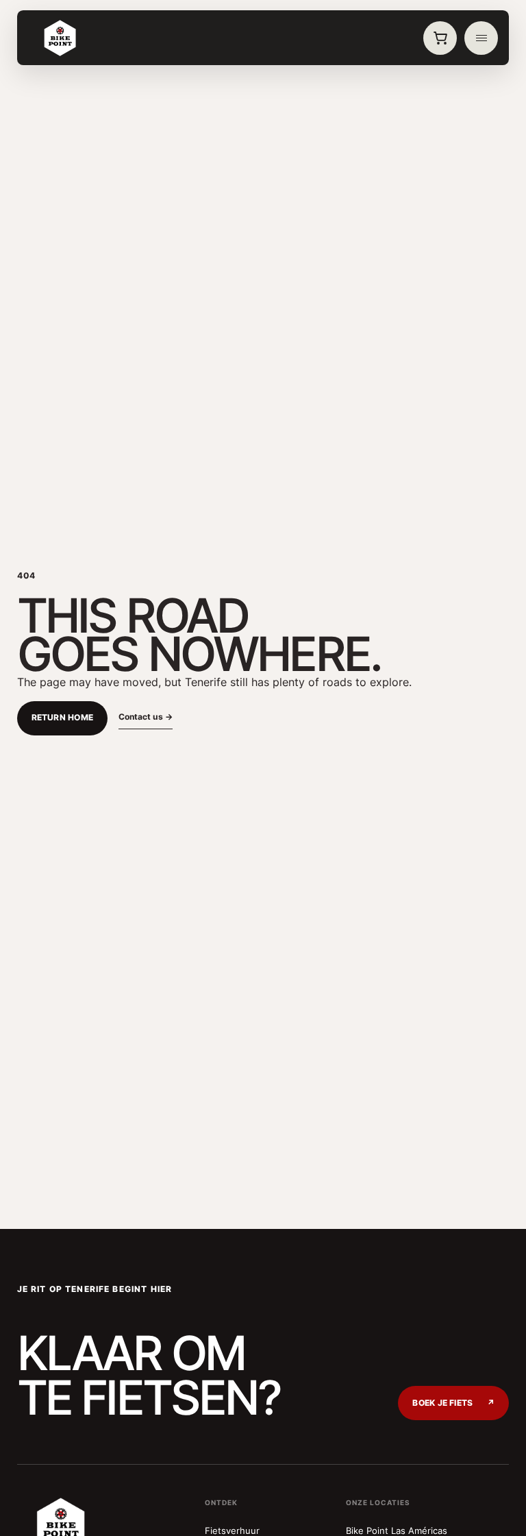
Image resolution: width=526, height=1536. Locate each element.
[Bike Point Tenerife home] (60, 38)
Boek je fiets (453, 1403)
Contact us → (145, 716)
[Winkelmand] (440, 38)
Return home (63, 717)
